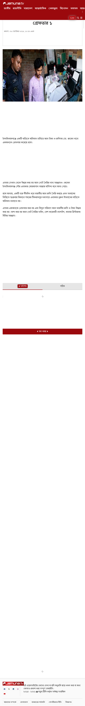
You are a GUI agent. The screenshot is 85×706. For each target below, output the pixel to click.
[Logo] (13, 3)
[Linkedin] (13, 689)
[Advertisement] (42, 119)
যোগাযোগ (24, 702)
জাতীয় (7, 8)
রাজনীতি (17, 8)
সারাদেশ (28, 8)
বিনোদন (64, 8)
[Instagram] (18, 689)
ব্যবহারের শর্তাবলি (38, 702)
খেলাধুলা (53, 8)
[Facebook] (4, 689)
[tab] (22, 286)
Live (72, 18)
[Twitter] (9, 689)
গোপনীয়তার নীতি (55, 702)
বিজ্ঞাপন (68, 702)
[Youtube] (5, 694)
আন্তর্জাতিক (40, 8)
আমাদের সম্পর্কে (10, 702)
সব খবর (42, 331)
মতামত (74, 8)
